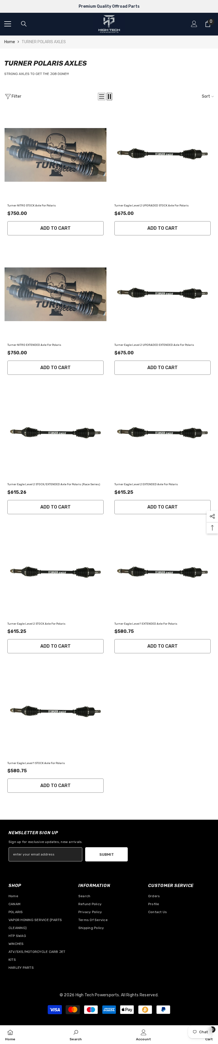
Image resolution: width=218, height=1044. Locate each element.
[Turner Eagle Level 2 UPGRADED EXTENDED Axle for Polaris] (162, 294)
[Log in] (194, 24)
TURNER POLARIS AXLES (44, 41)
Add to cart (55, 228)
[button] (101, 96)
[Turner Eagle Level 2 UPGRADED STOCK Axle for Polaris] (162, 155)
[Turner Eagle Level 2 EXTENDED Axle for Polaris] (162, 434)
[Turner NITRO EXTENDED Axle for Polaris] (55, 294)
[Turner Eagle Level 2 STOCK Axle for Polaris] (55, 573)
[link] (75, 1034)
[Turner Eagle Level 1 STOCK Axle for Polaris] (55, 712)
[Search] (23, 23)
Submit (106, 854)
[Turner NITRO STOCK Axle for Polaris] (55, 155)
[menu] (7, 23)
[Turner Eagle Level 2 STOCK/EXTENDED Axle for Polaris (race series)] (55, 434)
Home (9, 41)
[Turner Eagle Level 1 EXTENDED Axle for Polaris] (162, 573)
